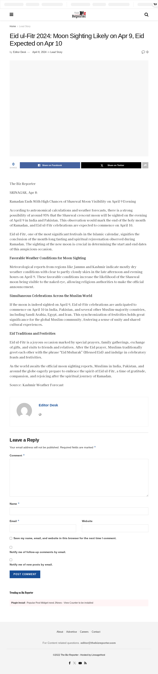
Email (14, 521)
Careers (84, 631)
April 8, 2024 (39, 52)
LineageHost (98, 655)
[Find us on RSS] (85, 663)
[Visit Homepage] (79, 14)
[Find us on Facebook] (70, 663)
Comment (17, 455)
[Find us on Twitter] (74, 663)
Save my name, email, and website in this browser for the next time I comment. (64, 538)
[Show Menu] (11, 14)
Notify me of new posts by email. (31, 564)
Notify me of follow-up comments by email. (38, 552)
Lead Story (24, 26)
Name (15, 503)
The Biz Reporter (69, 655)
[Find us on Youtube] (80, 663)
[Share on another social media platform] (145, 165)
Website (87, 521)
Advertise (71, 631)
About (60, 631)
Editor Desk (19, 52)
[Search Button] (146, 14)
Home (13, 26)
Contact (96, 631)
